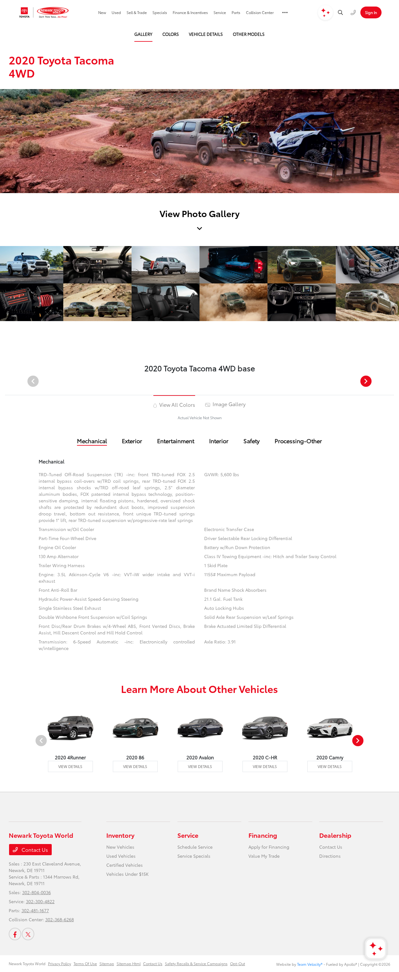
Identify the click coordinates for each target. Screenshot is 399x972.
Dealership (335, 835)
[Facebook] (15, 934)
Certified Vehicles (124, 865)
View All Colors (176, 404)
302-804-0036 (36, 892)
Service (187, 835)
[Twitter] (28, 934)
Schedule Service (195, 847)
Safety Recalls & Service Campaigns (196, 963)
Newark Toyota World (27, 963)
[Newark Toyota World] (44, 12)
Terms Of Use (85, 963)
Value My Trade (264, 856)
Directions (330, 856)
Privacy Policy (59, 963)
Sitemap (106, 963)
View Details (70, 766)
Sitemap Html (129, 963)
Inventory (120, 835)
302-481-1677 (35, 910)
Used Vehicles (121, 856)
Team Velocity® (310, 964)
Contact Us (34, 849)
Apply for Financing (268, 847)
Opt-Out (237, 963)
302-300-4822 (40, 901)
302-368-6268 (59, 919)
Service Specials (193, 856)
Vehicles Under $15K (127, 874)
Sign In (371, 12)
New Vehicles (120, 847)
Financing (262, 835)
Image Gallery (228, 403)
